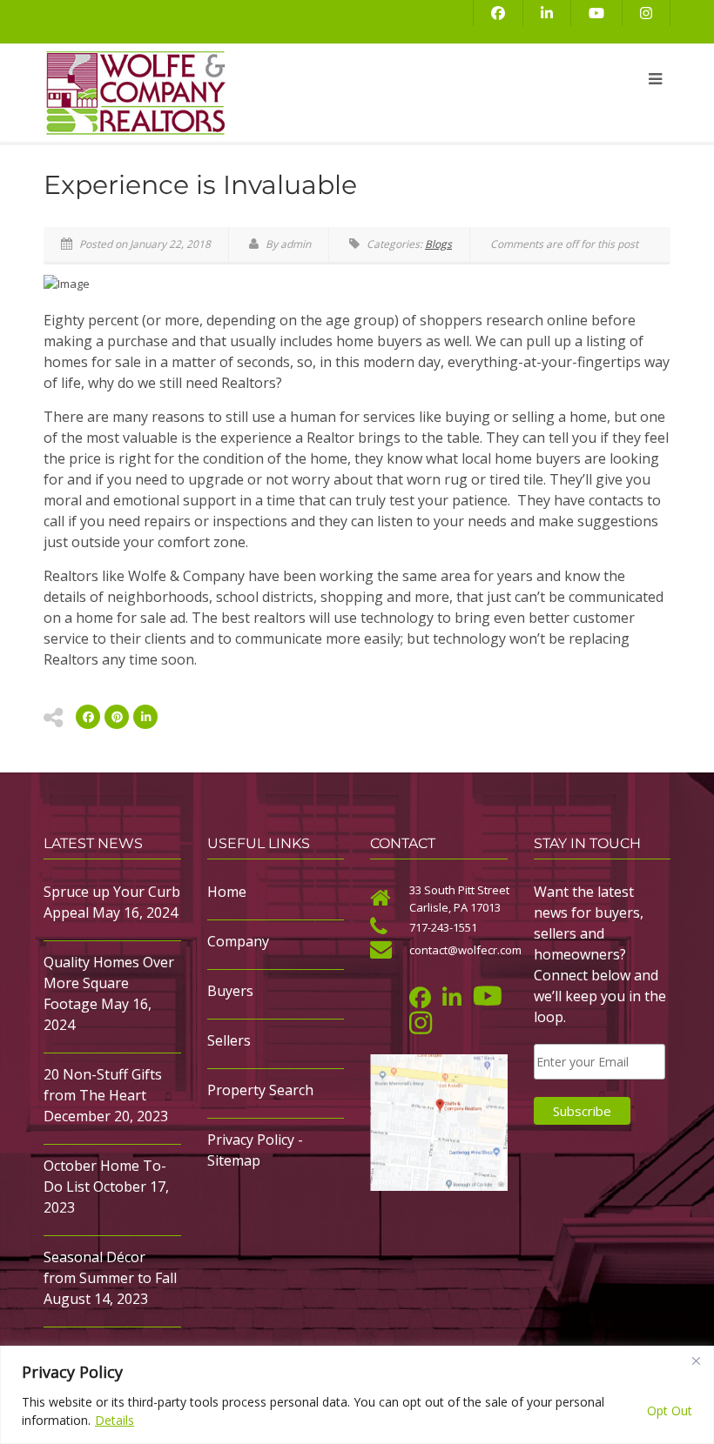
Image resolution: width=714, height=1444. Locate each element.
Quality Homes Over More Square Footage (109, 983)
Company (238, 941)
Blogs (438, 244)
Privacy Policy (250, 1139)
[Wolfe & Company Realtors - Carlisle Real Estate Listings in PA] (248, 93)
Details (114, 1420)
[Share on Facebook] (88, 717)
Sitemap (233, 1160)
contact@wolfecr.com (465, 950)
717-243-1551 (443, 927)
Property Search (260, 1090)
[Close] (695, 1360)
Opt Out (669, 1410)
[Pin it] (116, 717)
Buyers (230, 990)
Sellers (229, 1040)
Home (226, 891)
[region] (357, 1395)
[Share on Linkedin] (145, 717)
